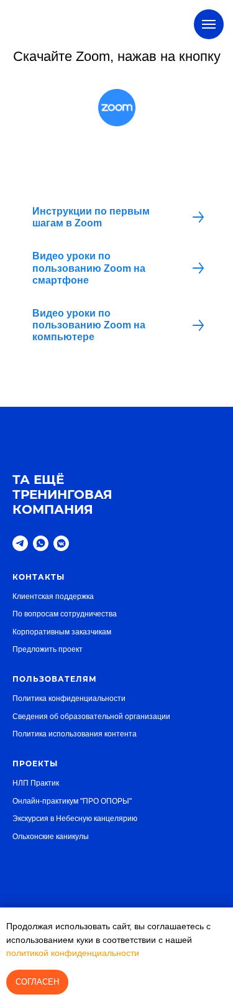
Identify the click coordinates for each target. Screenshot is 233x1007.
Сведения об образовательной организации (91, 716)
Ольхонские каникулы (50, 836)
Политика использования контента (74, 734)
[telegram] (20, 543)
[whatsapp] (40, 543)
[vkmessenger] (61, 543)
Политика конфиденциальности (69, 698)
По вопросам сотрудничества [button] (64, 614)
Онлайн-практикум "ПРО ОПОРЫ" (72, 801)
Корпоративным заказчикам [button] (61, 632)
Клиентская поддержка (53, 596)
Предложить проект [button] (47, 649)
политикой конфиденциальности (72, 953)
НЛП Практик (35, 783)
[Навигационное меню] (209, 24)
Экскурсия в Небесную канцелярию (74, 818)
